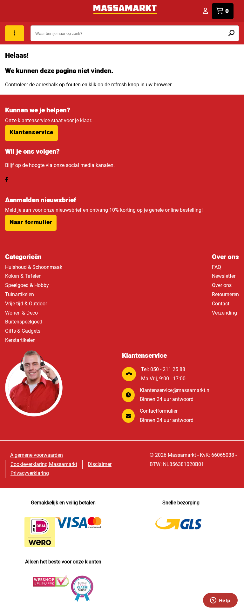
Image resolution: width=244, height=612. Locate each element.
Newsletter (223, 276)
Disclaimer (100, 464)
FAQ (216, 267)
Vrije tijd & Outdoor (26, 304)
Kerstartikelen (20, 340)
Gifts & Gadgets (22, 331)
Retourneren (225, 294)
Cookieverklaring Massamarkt (43, 464)
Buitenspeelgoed (23, 322)
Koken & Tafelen (23, 276)
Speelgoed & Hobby (27, 285)
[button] (31, 133)
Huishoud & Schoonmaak (33, 267)
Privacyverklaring (29, 473)
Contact (220, 304)
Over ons (222, 285)
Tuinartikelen (19, 294)
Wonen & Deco (21, 313)
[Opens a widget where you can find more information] (220, 601)
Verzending (224, 313)
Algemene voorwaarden (36, 455)
